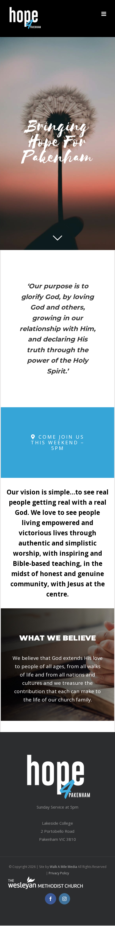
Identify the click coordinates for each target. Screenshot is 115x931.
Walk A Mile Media (63, 866)
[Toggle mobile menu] (104, 14)
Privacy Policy (59, 873)
